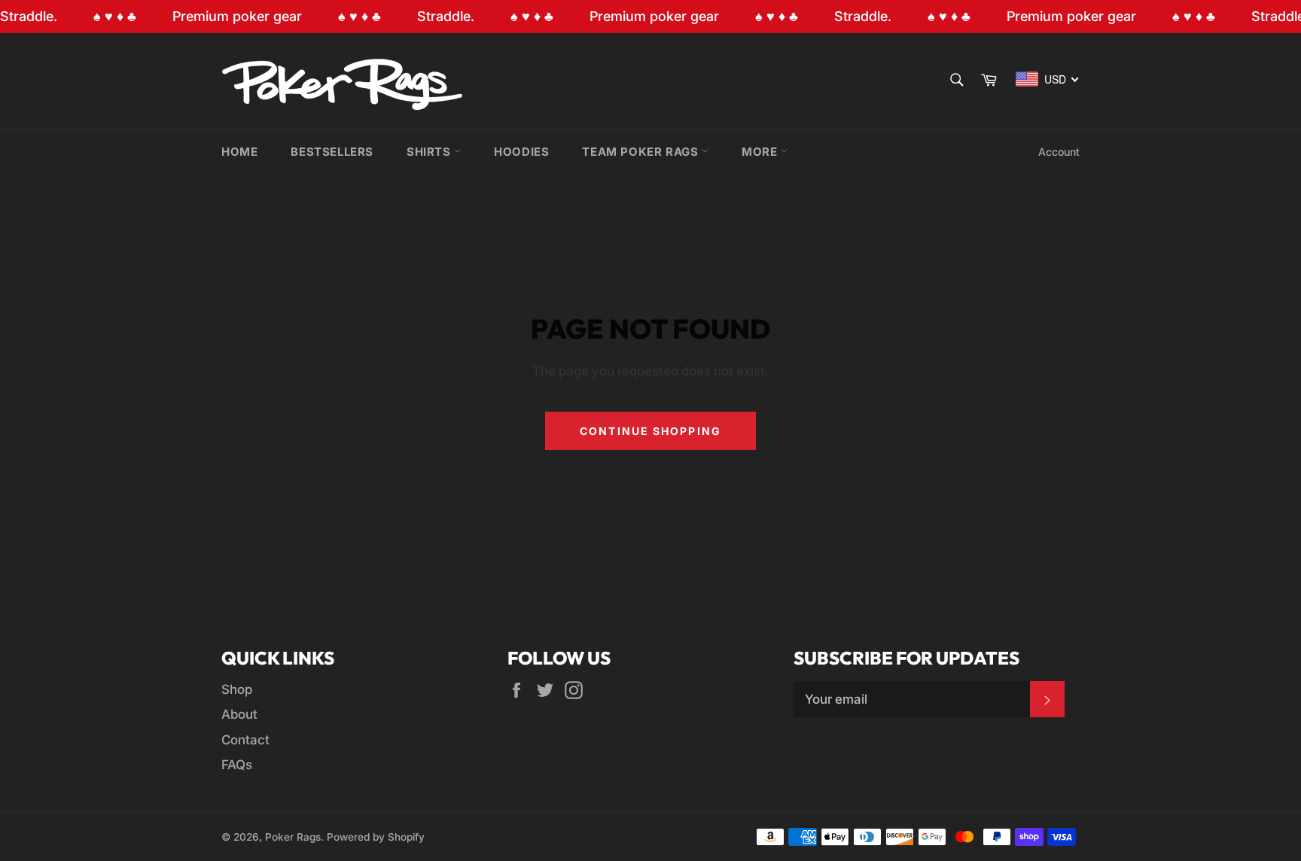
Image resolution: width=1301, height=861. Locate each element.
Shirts (430, 152)
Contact (245, 739)
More (761, 152)
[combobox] (1048, 79)
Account (1059, 151)
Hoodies (521, 152)
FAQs (236, 764)
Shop (236, 689)
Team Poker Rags (642, 152)
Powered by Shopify (376, 837)
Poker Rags (293, 837)
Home (239, 152)
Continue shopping (650, 430)
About (239, 714)
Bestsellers (332, 152)
